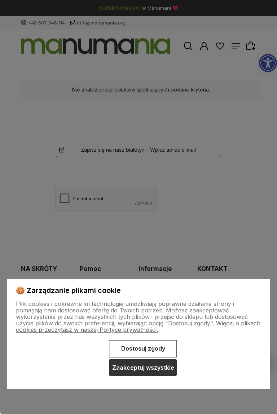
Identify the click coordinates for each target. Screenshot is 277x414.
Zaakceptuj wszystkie (143, 367)
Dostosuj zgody (143, 348)
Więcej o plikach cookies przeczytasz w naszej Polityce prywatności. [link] (138, 326)
